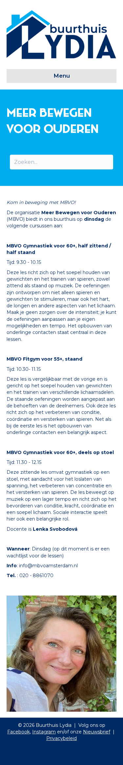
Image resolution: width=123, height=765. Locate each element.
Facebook (18, 732)
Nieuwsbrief (96, 732)
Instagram (44, 732)
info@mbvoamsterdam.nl (48, 566)
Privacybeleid (61, 738)
